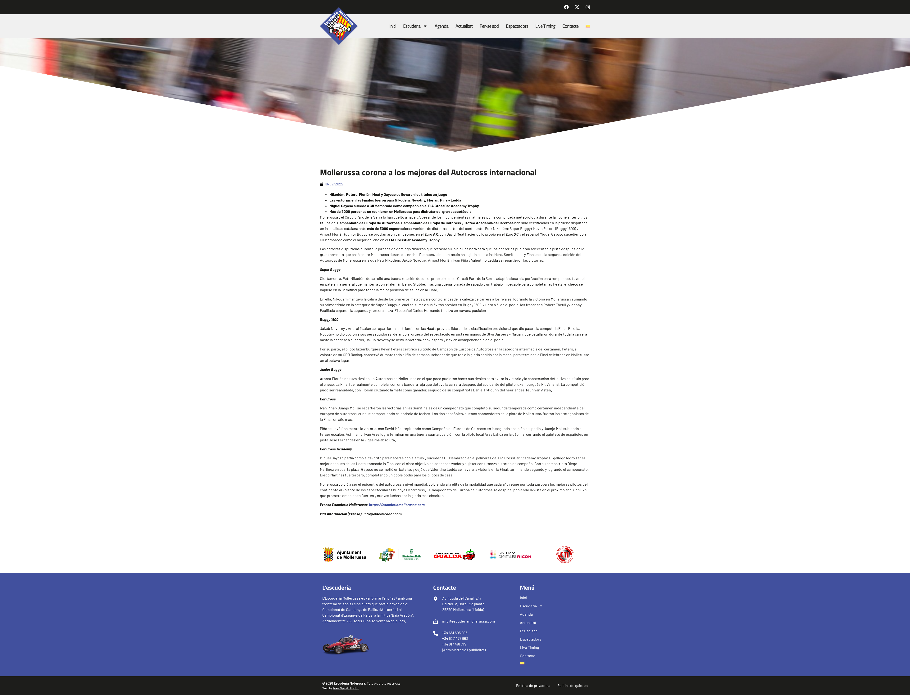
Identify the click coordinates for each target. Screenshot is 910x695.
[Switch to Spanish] (588, 26)
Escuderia (411, 26)
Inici (392, 26)
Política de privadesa (533, 685)
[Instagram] (587, 7)
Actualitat (464, 26)
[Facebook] (566, 7)
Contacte (570, 26)
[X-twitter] (577, 7)
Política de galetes (572, 685)
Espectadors (517, 26)
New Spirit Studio (346, 688)
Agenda (441, 26)
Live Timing (545, 26)
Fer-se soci (489, 26)
